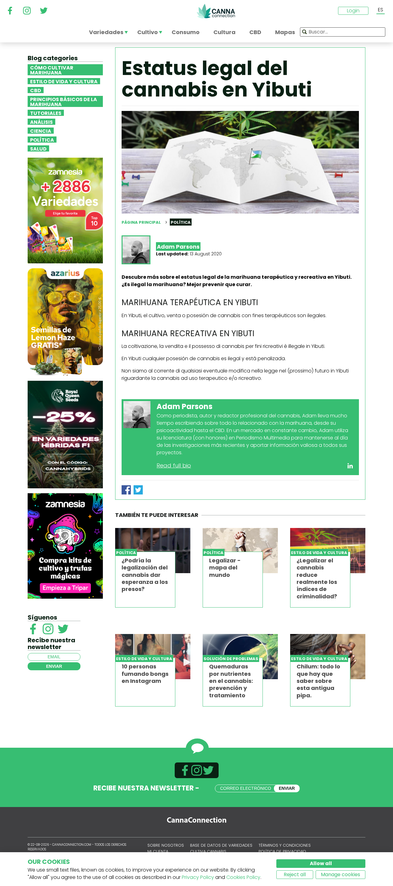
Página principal (141, 222)
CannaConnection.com (215, 11)
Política (42, 139)
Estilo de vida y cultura (64, 81)
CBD (35, 90)
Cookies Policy (243, 877)
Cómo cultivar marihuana (51, 69)
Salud (38, 148)
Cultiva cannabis (208, 851)
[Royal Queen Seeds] (65, 434)
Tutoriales (45, 113)
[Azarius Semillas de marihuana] (65, 321)
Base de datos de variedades (221, 845)
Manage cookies (340, 874)
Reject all (295, 874)
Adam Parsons (178, 246)
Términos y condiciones (285, 845)
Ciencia (40, 131)
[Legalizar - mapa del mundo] (240, 550)
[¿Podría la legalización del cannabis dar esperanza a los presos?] (152, 550)
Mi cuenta (157, 851)
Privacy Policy (198, 877)
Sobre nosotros (165, 845)
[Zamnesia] (65, 210)
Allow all (321, 863)
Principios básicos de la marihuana (63, 101)
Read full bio (174, 465)
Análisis (41, 122)
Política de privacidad (282, 851)
